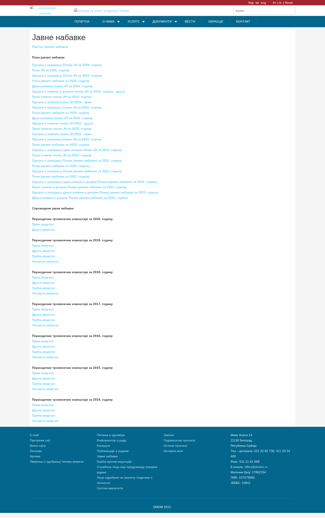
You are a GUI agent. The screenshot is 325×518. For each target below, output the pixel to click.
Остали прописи (175, 445)
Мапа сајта (38, 445)
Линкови (36, 451)
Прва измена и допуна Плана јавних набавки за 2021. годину (79, 187)
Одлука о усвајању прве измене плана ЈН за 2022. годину (77, 150)
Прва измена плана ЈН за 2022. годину (62, 155)
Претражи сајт (40, 440)
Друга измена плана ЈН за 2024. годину (62, 86)
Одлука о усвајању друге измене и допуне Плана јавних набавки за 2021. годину (95, 192)
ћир (252, 2)
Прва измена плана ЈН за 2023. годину (62, 128)
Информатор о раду (111, 440)
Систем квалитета (110, 488)
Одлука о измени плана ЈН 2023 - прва (62, 134)
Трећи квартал (43, 256)
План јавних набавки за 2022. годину (60, 166)
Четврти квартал (45, 261)
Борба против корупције (115, 461)
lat (258, 2)
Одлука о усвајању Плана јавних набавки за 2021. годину (77, 171)
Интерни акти (173, 451)
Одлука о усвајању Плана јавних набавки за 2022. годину (77, 160)
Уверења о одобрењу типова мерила (57, 461)
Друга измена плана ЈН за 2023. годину (62, 118)
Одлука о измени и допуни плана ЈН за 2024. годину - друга (78, 91)
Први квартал (43, 224)
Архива (35, 456)
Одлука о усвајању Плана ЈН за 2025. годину (67, 75)
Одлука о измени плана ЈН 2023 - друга (62, 123)
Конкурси (103, 445)
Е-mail (34, 435)
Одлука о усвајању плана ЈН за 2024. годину (66, 107)
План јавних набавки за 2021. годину (60, 176)
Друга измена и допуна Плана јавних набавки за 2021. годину (80, 197)
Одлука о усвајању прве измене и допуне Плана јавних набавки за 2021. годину (94, 182)
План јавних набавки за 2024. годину (60, 112)
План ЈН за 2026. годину (50, 70)
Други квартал (43, 229)
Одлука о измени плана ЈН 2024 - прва (62, 102)
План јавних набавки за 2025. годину (60, 81)
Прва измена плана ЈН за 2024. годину (62, 97)
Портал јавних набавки (50, 46)
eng (263, 2)
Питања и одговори (111, 435)
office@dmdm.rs (256, 467)
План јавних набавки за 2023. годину (60, 144)
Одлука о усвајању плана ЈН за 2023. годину (66, 139)
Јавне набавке (107, 456)
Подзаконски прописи (179, 440)
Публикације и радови (113, 451)
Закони (169, 435)
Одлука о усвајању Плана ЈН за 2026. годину (67, 65)
